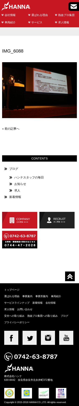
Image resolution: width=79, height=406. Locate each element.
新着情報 (15, 197)
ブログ (13, 168)
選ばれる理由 (39, 15)
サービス (36, 22)
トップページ (11, 289)
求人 (17, 190)
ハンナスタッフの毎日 (29, 177)
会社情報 (10, 15)
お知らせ (20, 184)
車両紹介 (10, 22)
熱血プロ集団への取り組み (42, 315)
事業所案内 (41, 296)
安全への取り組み (14, 315)
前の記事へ (12, 128)
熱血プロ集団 (66, 15)
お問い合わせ (24, 309)
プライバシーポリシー (16, 322)
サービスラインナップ (16, 302)
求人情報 (63, 22)
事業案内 (27, 296)
